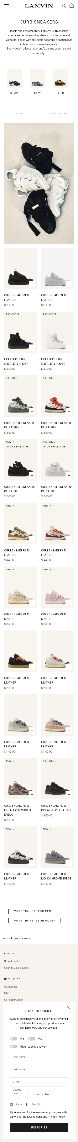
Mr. (40, 1038)
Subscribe (39, 1127)
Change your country (16, 967)
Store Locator (12, 961)
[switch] (13, 1038)
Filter (19, 113)
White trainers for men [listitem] (32, 911)
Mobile (36, 1104)
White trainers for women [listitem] (35, 920)
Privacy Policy (56, 1116)
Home (6, 938)
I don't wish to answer (33, 1046)
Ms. (22, 1038)
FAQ (6, 993)
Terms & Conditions (30, 1116)
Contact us (10, 986)
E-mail (19, 1104)
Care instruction (13, 999)
